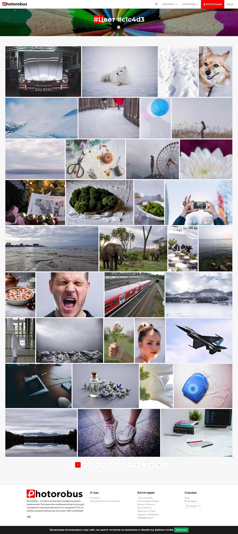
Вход (230, 4)
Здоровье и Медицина (148, 514)
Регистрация (213, 4)
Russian (193, 506)
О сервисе (95, 498)
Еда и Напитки (144, 507)
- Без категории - (145, 498)
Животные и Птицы (146, 511)
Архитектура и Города (148, 501)
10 (137, 465)
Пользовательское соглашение (105, 501)
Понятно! (181, 530)
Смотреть (168, 4)
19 (151, 465)
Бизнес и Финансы (146, 504)
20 (159, 465)
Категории (189, 4)
